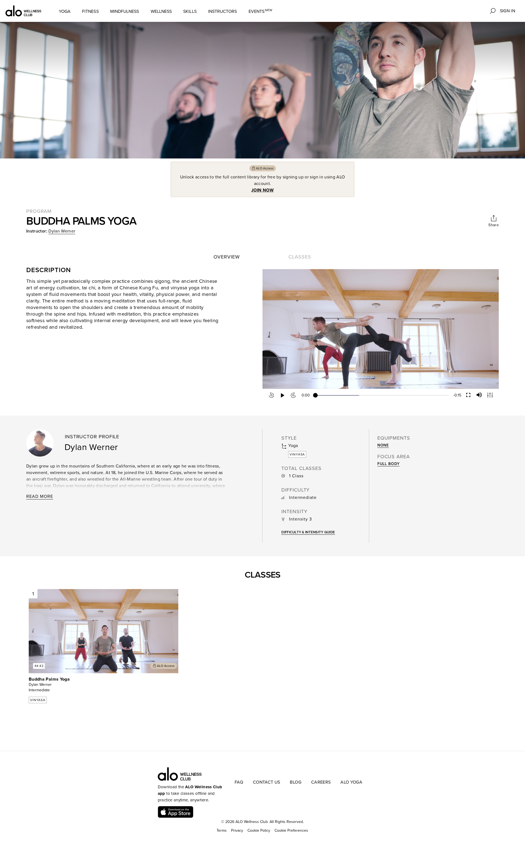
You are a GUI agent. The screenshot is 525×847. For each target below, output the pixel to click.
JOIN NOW (262, 190)
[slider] (382, 395)
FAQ (239, 782)
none (383, 445)
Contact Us (266, 782)
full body (388, 463)
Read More (39, 496)
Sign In (507, 11)
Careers (321, 782)
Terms (222, 830)
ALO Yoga (351, 782)
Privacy (237, 830)
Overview (227, 257)
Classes (299, 257)
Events (261, 11)
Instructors (222, 11)
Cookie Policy (258, 830)
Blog (295, 782)
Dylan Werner (61, 231)
